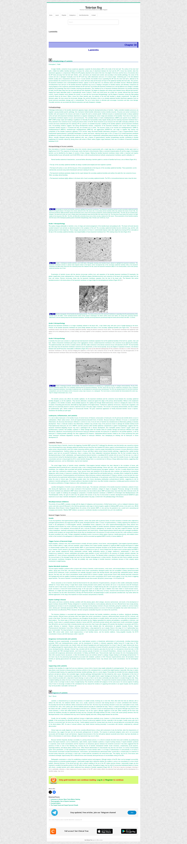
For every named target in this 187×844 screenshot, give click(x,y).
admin (61, 819)
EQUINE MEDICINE (69, 819)
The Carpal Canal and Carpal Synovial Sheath (64, 805)
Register (64, 15)
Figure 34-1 (133, 159)
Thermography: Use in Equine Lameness (63, 801)
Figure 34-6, (108, 767)
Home (50, 15)
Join (132, 812)
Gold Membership (84, 15)
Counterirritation (56, 803)
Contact (94, 15)
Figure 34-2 (127, 232)
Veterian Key (93, 7)
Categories (72, 15)
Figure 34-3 (117, 280)
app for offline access (93, 840)
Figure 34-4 (85, 348)
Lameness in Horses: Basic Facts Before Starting (65, 799)
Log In (57, 15)
